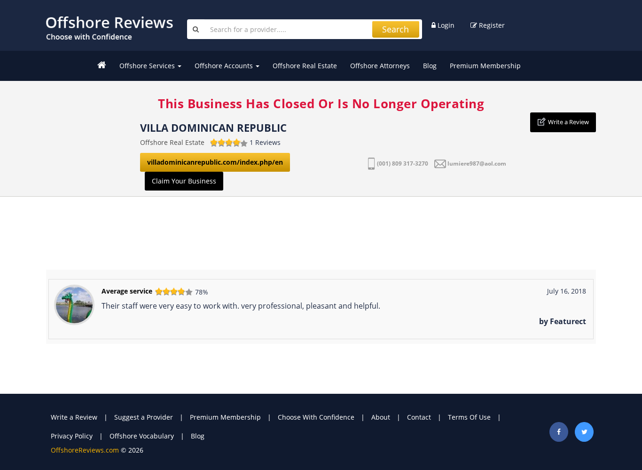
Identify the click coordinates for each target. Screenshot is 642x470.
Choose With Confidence (316, 417)
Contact (419, 417)
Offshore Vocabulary (142, 435)
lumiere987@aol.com (476, 163)
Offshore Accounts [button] (225, 65)
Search (395, 29)
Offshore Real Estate (305, 65)
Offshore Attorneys (380, 65)
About (380, 417)
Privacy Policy (72, 435)
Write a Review (568, 122)
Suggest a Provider (143, 417)
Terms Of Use (469, 417)
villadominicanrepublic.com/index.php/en (215, 162)
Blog (430, 65)
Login (445, 25)
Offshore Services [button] (148, 65)
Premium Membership (485, 65)
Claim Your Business (184, 180)
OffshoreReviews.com (85, 450)
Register (491, 25)
